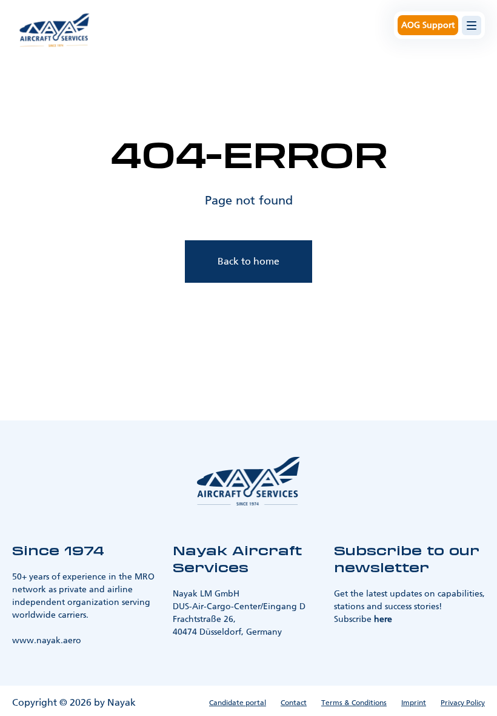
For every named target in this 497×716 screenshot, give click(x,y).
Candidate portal (237, 702)
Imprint (413, 702)
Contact (294, 702)
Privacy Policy (463, 702)
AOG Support (428, 25)
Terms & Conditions (354, 702)
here (383, 619)
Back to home (248, 261)
